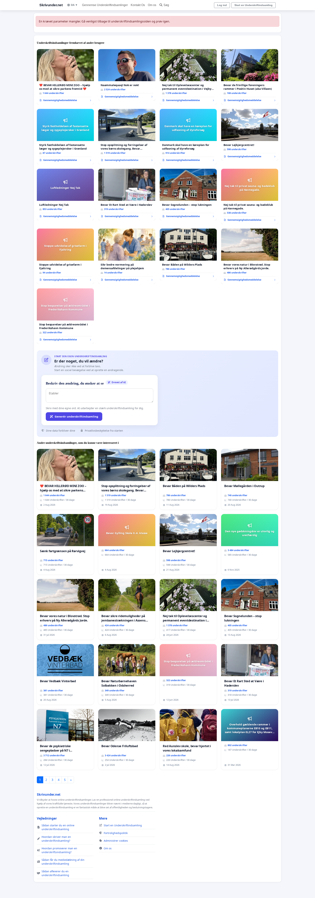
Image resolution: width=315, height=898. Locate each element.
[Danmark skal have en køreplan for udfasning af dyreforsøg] (188, 136)
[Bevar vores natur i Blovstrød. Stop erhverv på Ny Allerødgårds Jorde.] (249, 256)
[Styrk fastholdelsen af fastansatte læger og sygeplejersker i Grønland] (65, 136)
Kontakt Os (138, 5)
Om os (152, 5)
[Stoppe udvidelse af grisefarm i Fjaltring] (65, 256)
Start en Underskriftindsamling (253, 5)
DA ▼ (74, 4)
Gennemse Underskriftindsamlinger (105, 5)
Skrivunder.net (51, 5)
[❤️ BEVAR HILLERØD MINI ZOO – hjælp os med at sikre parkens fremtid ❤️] (65, 77)
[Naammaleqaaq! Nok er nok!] (126, 75)
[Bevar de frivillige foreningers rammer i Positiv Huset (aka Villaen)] (249, 77)
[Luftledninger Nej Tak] (65, 195)
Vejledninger (47, 818)
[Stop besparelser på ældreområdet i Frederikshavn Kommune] (65, 316)
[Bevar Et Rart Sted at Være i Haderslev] (126, 195)
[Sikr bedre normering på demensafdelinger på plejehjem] (126, 256)
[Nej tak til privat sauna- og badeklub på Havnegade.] (249, 196)
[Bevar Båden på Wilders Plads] (188, 254)
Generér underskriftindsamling (76, 416)
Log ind (222, 5)
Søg (166, 5)
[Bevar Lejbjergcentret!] (249, 135)
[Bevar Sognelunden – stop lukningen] (188, 195)
